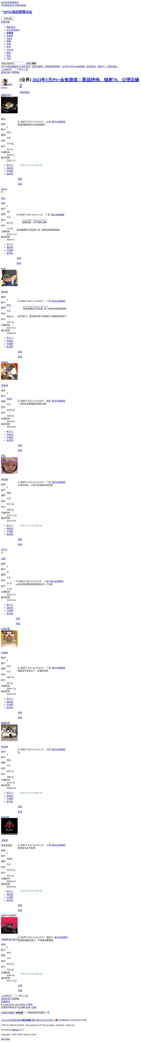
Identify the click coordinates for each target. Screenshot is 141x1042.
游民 (3, 559)
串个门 (10, 165)
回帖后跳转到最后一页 (39, 1012)
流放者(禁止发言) (9, 939)
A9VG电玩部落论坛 (10, 66)
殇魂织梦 (5, 723)
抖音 (9, 44)
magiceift (5, 817)
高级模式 (5, 1001)
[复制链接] (25, 92)
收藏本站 (14, 2)
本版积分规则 (7, 1012)
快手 (9, 47)
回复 (20, 179)
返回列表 (5, 72)
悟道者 (4, 385)
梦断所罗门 (6, 95)
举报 (20, 184)
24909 (9, 858)
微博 (9, 41)
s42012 (4, 549)
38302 (9, 399)
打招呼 (10, 171)
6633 (9, 760)
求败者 (4, 840)
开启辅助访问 (7, 5)
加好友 (10, 168)
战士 (3, 198)
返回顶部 (5, 1039)
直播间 (10, 36)
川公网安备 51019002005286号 (72, 1020)
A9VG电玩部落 (23, 1020)
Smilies (22, 1004)
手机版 (12, 1020)
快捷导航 (5, 22)
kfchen (4, 189)
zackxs (4, 87)
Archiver (5, 1020)
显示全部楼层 (58, 122)
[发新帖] (14, 72)
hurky (3, 268)
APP (9, 58)
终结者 (4, 292)
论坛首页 (13, 30)
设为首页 (5, 2)
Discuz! (15, 1030)
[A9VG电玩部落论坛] (16, 12)
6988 (9, 493)
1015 (9, 132)
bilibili (9, 38)
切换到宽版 (20, 5)
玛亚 (3, 455)
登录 (28, 1007)
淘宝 (9, 55)
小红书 (10, 50)
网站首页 (11, 27)
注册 (34, 1007)
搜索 (29, 63)
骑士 (3, 119)
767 (8, 211)
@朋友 (29, 1004)
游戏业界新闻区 (52, 66)
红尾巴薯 (5, 629)
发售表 (10, 33)
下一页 (24, 69)
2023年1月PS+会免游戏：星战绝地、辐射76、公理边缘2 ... (90, 66)
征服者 (4, 653)
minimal (4, 362)
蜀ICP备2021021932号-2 (43, 1020)
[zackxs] (4, 85)
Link (17, 1004)
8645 (9, 305)
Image (11, 1004)
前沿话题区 (37, 66)
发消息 (10, 174)
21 (8, 572)
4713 (9, 666)
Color (5, 1004)
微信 (9, 53)
